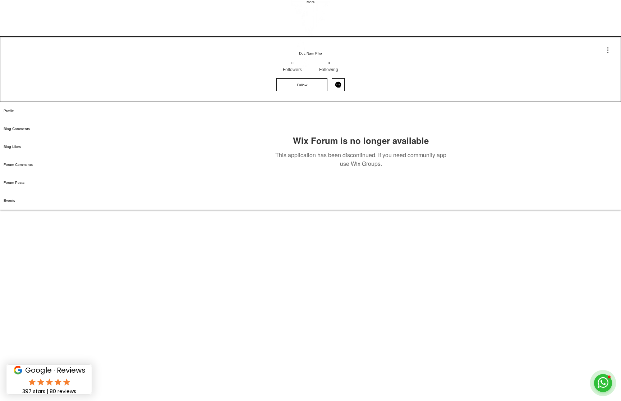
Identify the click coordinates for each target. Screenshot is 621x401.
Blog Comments (17, 129)
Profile (9, 111)
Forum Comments (18, 165)
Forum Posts (14, 183)
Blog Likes (12, 147)
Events (9, 200)
